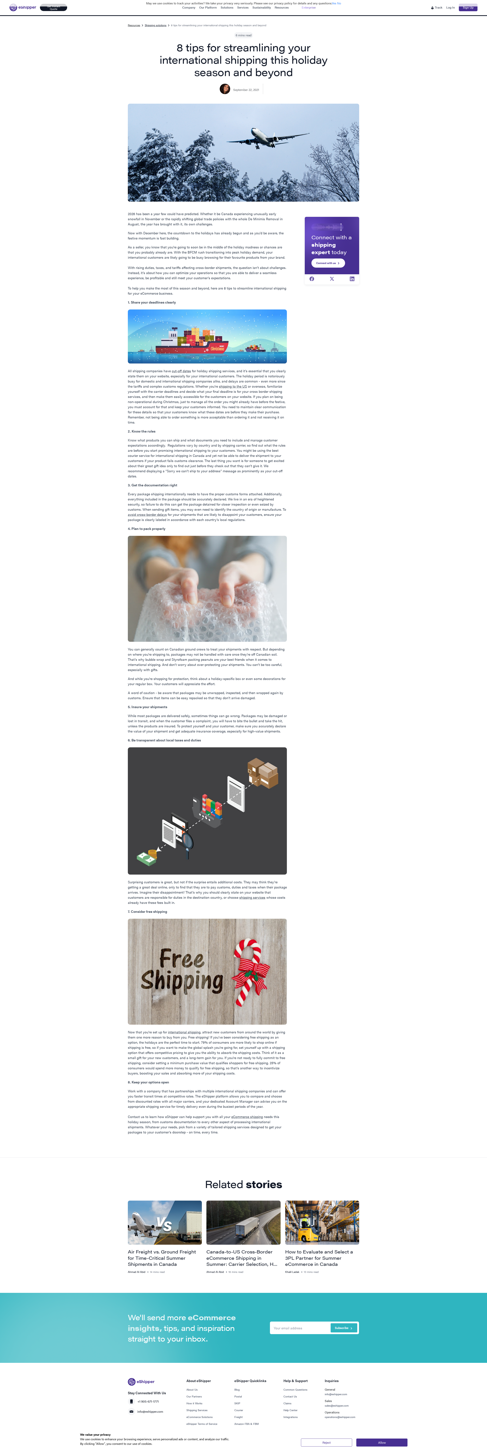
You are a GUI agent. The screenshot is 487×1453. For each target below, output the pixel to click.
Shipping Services (197, 1410)
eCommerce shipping (247, 1116)
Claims (287, 1403)
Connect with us (326, 263)
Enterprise (309, 7)
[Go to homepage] (23, 7)
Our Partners (194, 1396)
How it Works (194, 1403)
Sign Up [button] (468, 7)
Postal (238, 1396)
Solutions (227, 7)
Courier (238, 1410)
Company (188, 7)
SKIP (237, 1403)
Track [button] (438, 7)
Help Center (290, 1410)
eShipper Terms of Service (201, 1424)
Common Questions (295, 1389)
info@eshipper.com (150, 1411)
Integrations (290, 1417)
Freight (238, 1417)
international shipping (184, 1032)
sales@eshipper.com (337, 1405)
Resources (282, 7)
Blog (237, 1389)
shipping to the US (233, 386)
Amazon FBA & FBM (246, 1424)
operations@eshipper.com (340, 1417)
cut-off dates (181, 370)
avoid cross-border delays (147, 514)
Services (243, 7)
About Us (192, 1389)
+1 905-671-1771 (148, 1401)
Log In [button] (450, 7)
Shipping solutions (155, 25)
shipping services (252, 897)
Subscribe (342, 1328)
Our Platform (208, 7)
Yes (334, 3)
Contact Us (290, 1396)
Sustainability (261, 7)
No (339, 3)
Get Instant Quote (53, 7)
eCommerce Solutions (199, 1417)
